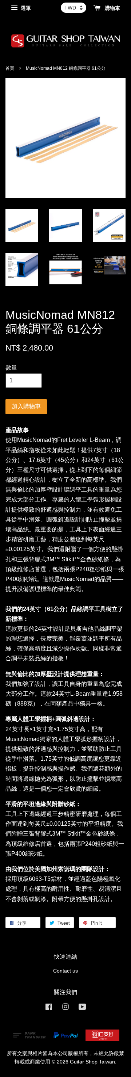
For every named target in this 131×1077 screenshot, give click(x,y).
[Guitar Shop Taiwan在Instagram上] (65, 1008)
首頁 (9, 68)
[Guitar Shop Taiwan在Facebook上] (49, 1008)
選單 (25, 8)
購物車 (111, 8)
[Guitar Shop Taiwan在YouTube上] (82, 1008)
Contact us (65, 971)
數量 (11, 367)
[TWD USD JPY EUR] (73, 8)
